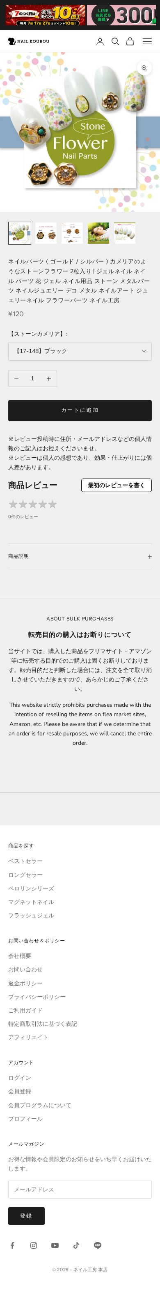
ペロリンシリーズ (31, 888)
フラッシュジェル (31, 915)
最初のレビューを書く (116, 485)
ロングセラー (25, 875)
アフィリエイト (28, 1037)
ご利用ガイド (25, 1010)
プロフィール (25, 1119)
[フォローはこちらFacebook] (12, 1245)
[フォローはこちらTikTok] (76, 1245)
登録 (26, 1216)
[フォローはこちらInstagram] (34, 1245)
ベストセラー (25, 861)
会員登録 (19, 1091)
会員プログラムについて (39, 1105)
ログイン (19, 1078)
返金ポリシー (25, 983)
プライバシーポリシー (37, 997)
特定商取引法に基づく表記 (42, 1024)
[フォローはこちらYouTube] (55, 1245)
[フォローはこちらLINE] (98, 1245)
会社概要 (19, 956)
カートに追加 (80, 410)
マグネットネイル (31, 902)
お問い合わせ (25, 969)
